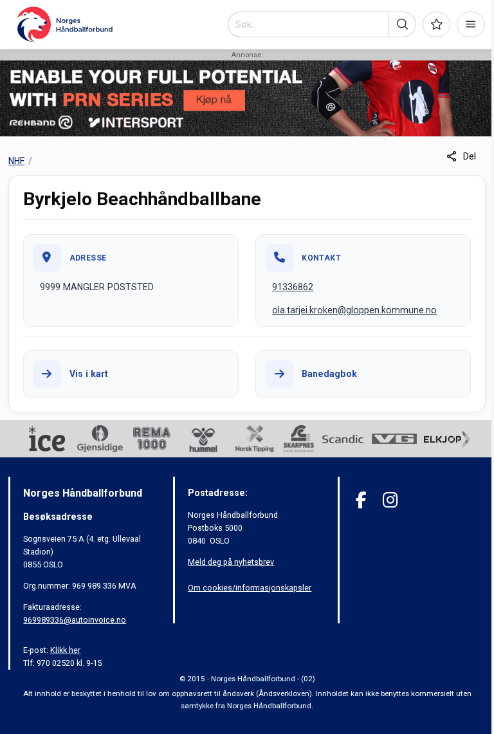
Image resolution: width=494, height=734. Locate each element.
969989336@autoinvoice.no (74, 620)
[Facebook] (361, 500)
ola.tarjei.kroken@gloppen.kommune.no (354, 310)
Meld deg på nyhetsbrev (231, 562)
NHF (16, 161)
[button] (402, 24)
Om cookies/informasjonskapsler (249, 587)
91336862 (292, 287)
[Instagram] (390, 500)
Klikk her (65, 650)
